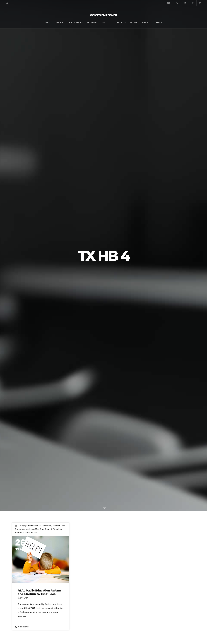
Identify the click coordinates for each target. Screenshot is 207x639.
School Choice (21, 532)
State (30, 532)
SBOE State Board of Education (48, 529)
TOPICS (37, 532)
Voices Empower (103, 15)
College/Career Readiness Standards (35, 526)
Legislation (29, 529)
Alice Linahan (24, 627)
